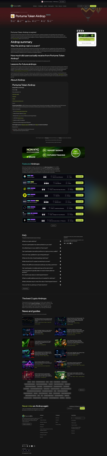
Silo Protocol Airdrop (31, 221)
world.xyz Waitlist (30, 177)
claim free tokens (48, 167)
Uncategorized (43, 344)
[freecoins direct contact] (72, 243)
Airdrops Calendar (43, 422)
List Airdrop (93, 6)
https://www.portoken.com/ (17, 101)
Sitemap (73, 433)
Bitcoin (42, 322)
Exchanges (40, 6)
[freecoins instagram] (68, 243)
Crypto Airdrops (16, 12)
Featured (41, 426)
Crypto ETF (49, 322)
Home (12, 12)
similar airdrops (16, 38)
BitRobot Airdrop (30, 214)
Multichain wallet (15, 94)
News (57, 6)
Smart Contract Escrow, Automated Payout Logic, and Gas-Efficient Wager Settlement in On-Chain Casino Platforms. (43, 374)
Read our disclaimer (27, 424)
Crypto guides (51, 6)
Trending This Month (44, 432)
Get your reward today (86, 43)
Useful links (73, 415)
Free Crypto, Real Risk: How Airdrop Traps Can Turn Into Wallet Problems (75, 353)
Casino (77, 376)
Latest (41, 417)
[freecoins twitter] (65, 243)
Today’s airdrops (43, 420)
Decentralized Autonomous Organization (42, 365)
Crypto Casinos (70, 324)
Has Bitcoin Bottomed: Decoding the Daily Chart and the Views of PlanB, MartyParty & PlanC (43, 319)
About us (60, 6)
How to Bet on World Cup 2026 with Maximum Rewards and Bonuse (74, 363)
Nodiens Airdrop (30, 208)
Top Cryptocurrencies (71, 334)
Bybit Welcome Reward (32, 202)
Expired (41, 437)
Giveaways (42, 424)
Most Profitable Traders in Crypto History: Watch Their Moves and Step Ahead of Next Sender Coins (43, 331)
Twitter (13, 98)
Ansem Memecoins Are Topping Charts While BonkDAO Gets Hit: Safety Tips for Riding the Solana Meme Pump (43, 353)
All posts (73, 430)
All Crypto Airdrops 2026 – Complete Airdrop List (76, 428)
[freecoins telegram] (64, 243)
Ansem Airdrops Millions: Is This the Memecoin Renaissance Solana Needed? (43, 362)
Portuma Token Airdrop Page (21, 111)
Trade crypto (73, 422)
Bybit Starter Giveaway (32, 183)
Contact (64, 6)
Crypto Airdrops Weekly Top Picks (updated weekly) (46, 429)
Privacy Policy (58, 424)
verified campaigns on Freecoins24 (21, 70)
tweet (19, 115)
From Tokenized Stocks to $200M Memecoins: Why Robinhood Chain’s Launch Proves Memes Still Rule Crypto (75, 341)
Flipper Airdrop (30, 196)
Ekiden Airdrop (30, 189)
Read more (82, 389)
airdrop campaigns (35, 303)
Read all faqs (25, 288)
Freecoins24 (61, 74)
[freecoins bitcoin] (67, 243)
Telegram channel (25, 124)
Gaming (68, 366)
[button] (80, 6)
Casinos (45, 6)
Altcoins (75, 322)
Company (58, 415)
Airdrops (35, 6)
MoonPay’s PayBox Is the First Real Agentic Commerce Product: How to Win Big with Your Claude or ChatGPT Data (75, 330)
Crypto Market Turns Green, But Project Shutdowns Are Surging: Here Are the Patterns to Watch (43, 342)
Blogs (45, 322)
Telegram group (20, 118)
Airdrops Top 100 (43, 434)
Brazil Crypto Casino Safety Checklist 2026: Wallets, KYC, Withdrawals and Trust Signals (75, 374)
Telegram (14, 96)
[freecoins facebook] (70, 243)
